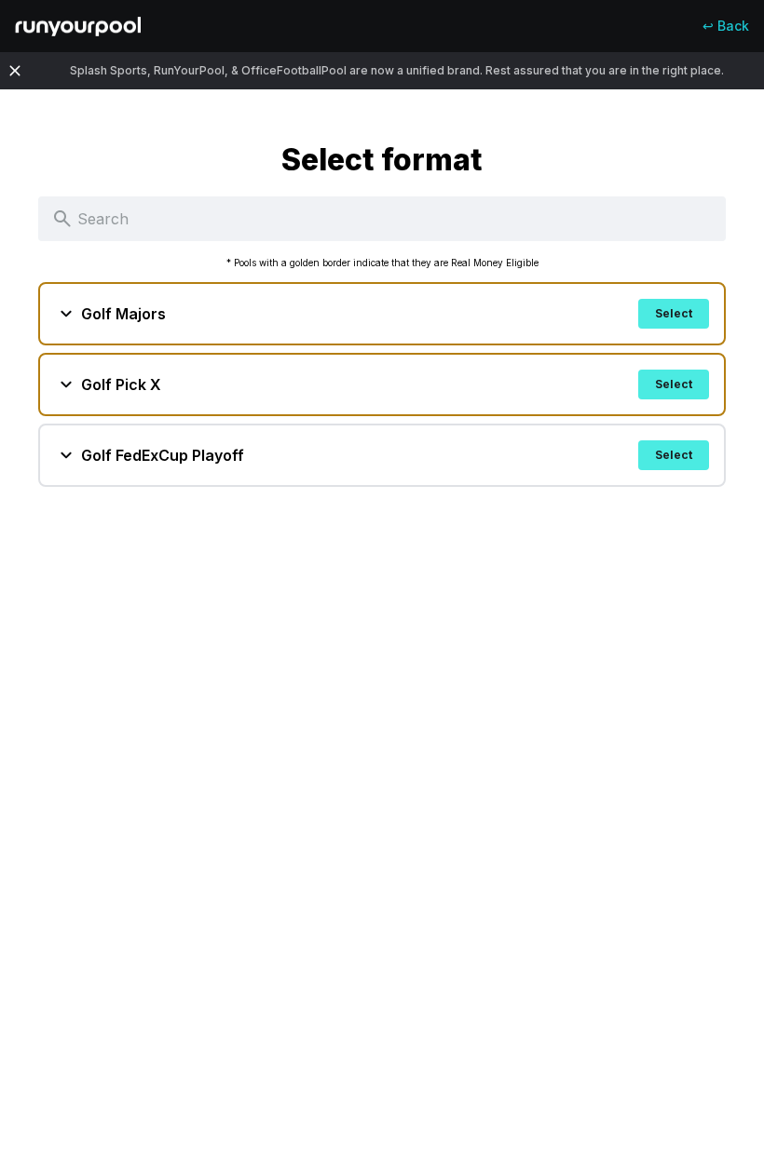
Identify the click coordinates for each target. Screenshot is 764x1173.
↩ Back (726, 26)
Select (673, 313)
